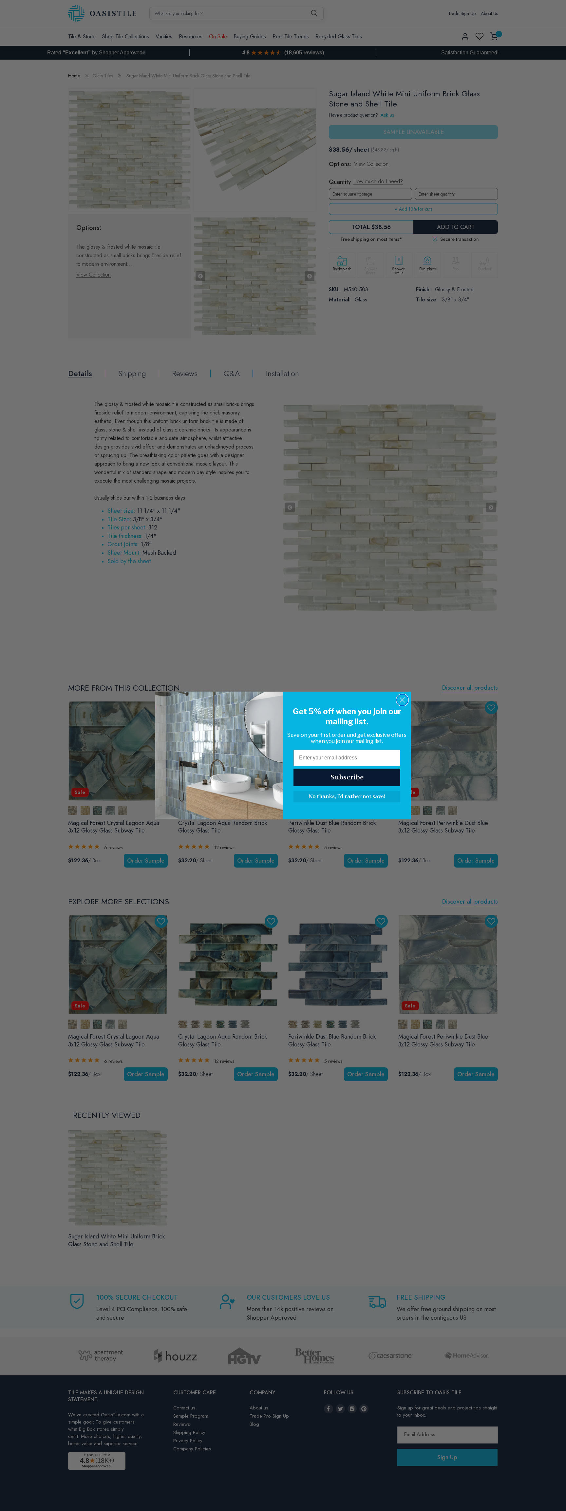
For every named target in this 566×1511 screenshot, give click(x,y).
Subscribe (347, 777)
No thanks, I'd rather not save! (347, 796)
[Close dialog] (402, 700)
